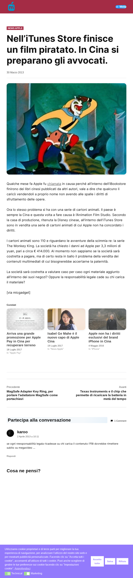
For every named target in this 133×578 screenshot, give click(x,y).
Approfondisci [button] (22, 568)
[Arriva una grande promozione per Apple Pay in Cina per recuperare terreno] (25, 319)
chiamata (54, 184)
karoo (22, 432)
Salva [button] (110, 561)
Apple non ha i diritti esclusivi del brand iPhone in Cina (104, 337)
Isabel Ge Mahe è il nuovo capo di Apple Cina (63, 337)
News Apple (15, 28)
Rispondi (11, 456)
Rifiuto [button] (122, 561)
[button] (66, 129)
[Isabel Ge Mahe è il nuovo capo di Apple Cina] (66, 319)
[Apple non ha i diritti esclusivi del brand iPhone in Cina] (107, 319)
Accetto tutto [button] (97, 561)
